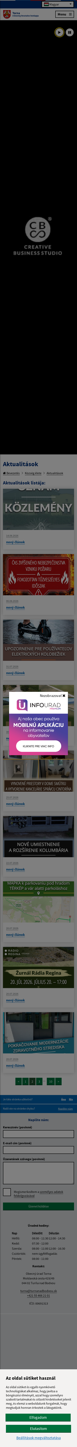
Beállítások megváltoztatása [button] (38, 1438)
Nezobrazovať (51, 695)
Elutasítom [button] (38, 1428)
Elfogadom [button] (38, 1417)
